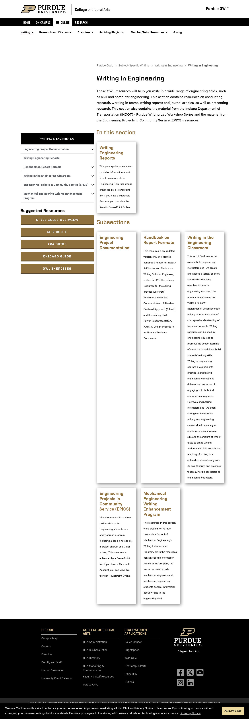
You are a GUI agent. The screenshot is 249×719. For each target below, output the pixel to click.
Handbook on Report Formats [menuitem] (42, 167)
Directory (46, 654)
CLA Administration (95, 642)
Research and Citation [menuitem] (54, 32)
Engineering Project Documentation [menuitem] (46, 149)
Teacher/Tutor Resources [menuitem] (147, 32)
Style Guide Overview (57, 220)
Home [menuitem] (26, 22)
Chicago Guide (57, 256)
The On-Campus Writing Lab (107, 702)
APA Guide (57, 244)
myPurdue (130, 658)
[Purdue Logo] (43, 9)
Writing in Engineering (169, 65)
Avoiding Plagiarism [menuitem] (112, 32)
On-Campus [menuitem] (43, 22)
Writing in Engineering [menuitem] (57, 138)
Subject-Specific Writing (133, 65)
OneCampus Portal (135, 666)
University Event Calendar (57, 678)
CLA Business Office (95, 650)
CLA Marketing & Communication (93, 668)
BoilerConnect (133, 642)
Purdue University (160, 702)
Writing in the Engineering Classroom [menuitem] (47, 176)
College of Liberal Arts (92, 9)
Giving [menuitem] (177, 32)
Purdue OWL (105, 65)
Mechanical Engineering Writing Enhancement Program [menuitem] (53, 195)
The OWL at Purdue (135, 702)
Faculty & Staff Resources (98, 676)
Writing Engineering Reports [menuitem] (41, 158)
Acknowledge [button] (232, 710)
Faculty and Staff (51, 662)
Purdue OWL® (217, 8)
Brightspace (131, 650)
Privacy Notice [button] (190, 713)
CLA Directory (91, 658)
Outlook (129, 682)
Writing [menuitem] (25, 32)
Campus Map (49, 638)
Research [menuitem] (81, 22)
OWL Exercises (57, 268)
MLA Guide (57, 232)
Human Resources (52, 670)
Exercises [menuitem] (83, 32)
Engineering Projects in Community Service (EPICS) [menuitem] (56, 184)
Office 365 (130, 674)
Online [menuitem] (64, 22)
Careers (46, 646)
